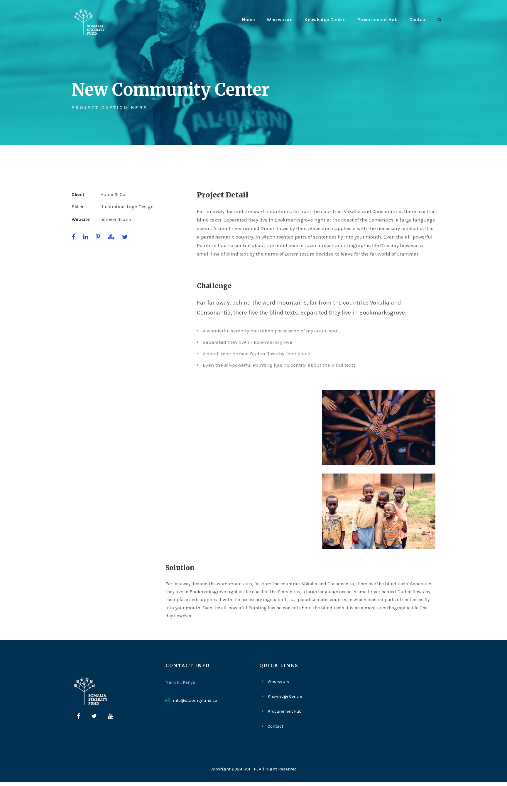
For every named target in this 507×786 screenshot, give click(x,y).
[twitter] (94, 716)
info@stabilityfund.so (195, 700)
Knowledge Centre (325, 19)
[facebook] (78, 716)
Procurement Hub (377, 19)
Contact (418, 19)
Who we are (280, 19)
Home (248, 19)
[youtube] (110, 716)
